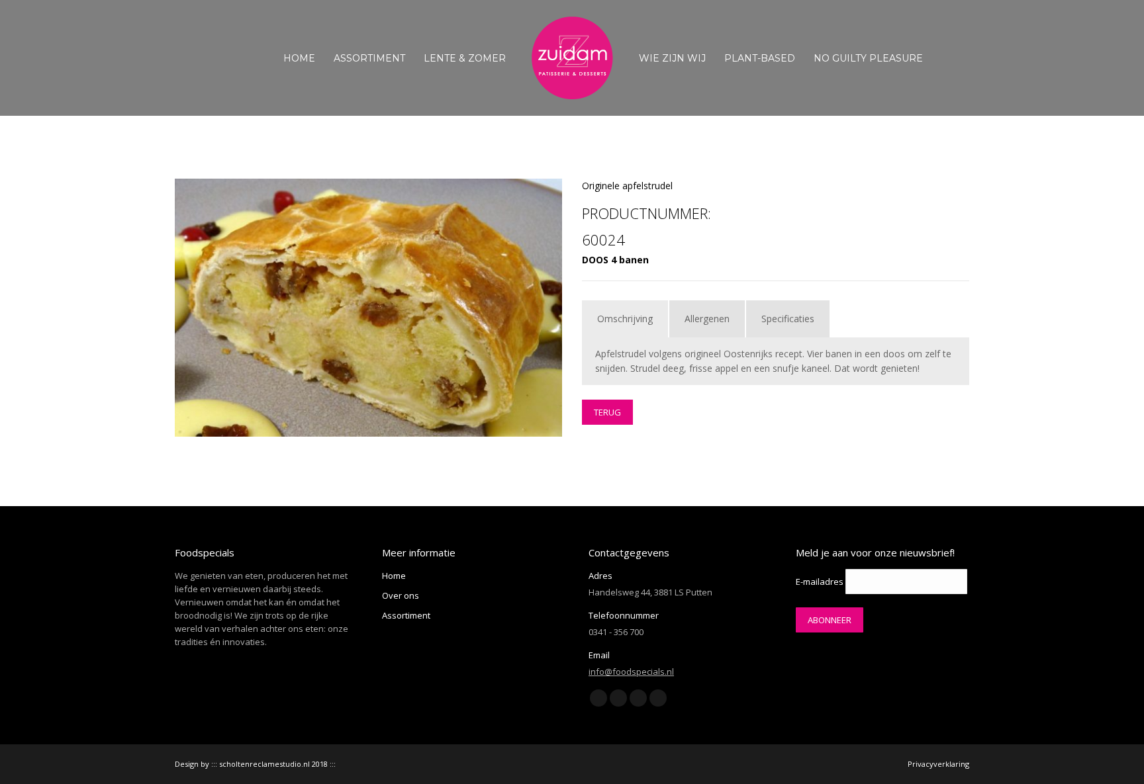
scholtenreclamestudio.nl (264, 764)
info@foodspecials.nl (631, 671)
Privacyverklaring (938, 764)
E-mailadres (819, 582)
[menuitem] (299, 58)
